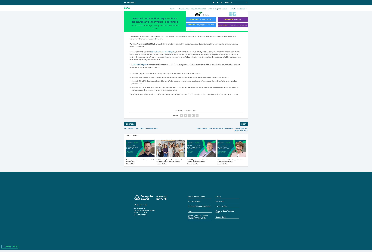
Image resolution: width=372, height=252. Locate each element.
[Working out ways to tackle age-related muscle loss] (140, 148)
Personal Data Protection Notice (225, 211)
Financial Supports (214, 9)
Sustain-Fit (241, 9)
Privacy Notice (221, 206)
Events (233, 9)
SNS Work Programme (141, 65)
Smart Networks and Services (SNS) (162, 52)
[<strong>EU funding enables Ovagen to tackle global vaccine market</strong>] (231, 148)
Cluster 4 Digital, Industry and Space (154, 26)
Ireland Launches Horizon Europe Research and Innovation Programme (198, 217)
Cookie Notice (221, 217)
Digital (170, 26)
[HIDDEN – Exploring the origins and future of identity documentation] (170, 148)
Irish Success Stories (198, 9)
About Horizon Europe (196, 196)
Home (172, 9)
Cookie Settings (10, 246)
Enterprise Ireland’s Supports (199, 206)
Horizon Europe (184, 9)
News (225, 9)
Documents (220, 201)
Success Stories (194, 201)
